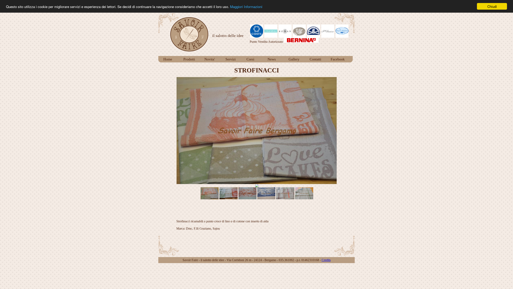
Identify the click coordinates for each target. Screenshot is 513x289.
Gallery (294, 59)
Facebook (338, 59)
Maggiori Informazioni (246, 6)
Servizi (230, 59)
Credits (326, 260)
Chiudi (492, 6)
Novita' (209, 59)
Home (167, 59)
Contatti (315, 59)
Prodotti (189, 59)
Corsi (250, 59)
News (272, 59)
